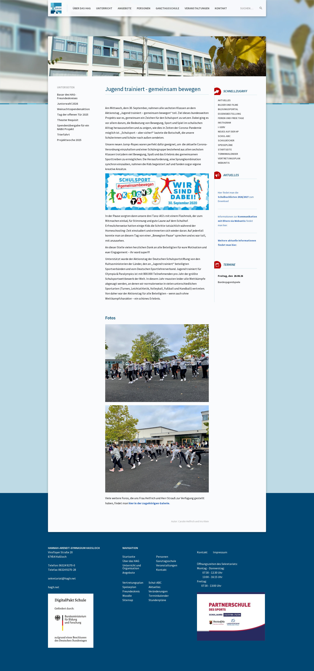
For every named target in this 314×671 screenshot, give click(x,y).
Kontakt (221, 8)
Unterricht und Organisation (131, 566)
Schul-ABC (155, 582)
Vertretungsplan (229, 158)
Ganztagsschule (167, 8)
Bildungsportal (228, 109)
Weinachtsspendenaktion (73, 109)
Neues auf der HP (228, 131)
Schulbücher (226, 140)
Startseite (225, 149)
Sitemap (127, 600)
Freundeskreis (131, 591)
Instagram (224, 122)
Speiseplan (129, 587)
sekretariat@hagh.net (62, 578)
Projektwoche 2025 (69, 140)
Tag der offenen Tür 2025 (72, 114)
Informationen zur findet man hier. (237, 221)
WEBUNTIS (224, 162)
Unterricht (104, 8)
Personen (143, 8)
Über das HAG (82, 8)
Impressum (220, 552)
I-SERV (221, 127)
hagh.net (53, 587)
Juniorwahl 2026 (67, 103)
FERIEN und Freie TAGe (231, 118)
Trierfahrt (63, 134)
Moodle (127, 595)
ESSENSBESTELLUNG (229, 113)
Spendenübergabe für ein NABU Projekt (73, 127)
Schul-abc (224, 136)
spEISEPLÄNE (225, 145)
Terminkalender (228, 153)
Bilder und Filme (228, 104)
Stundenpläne (157, 600)
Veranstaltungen (197, 8)
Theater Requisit (67, 120)
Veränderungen (158, 591)
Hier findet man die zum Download (236, 197)
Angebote (124, 8)
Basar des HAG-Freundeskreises (67, 96)
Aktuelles (224, 100)
